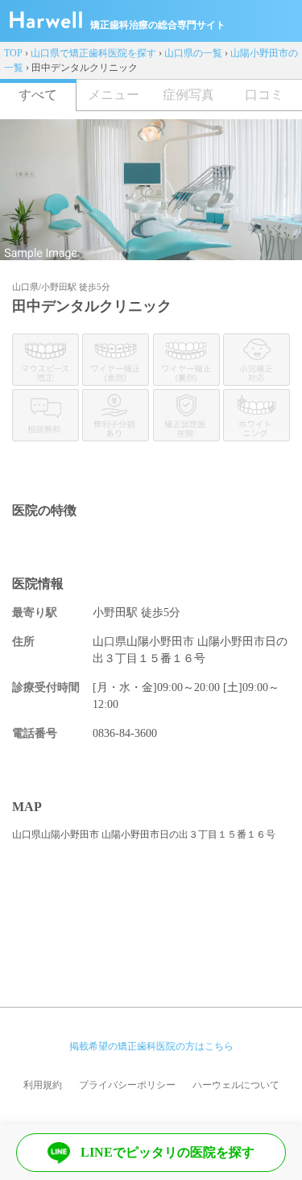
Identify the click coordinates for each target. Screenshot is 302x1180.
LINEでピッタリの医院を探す (167, 1152)
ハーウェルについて (235, 1085)
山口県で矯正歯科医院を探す (93, 53)
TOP (13, 53)
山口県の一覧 (193, 53)
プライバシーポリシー (127, 1085)
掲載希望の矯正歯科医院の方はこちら (151, 1046)
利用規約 (42, 1085)
